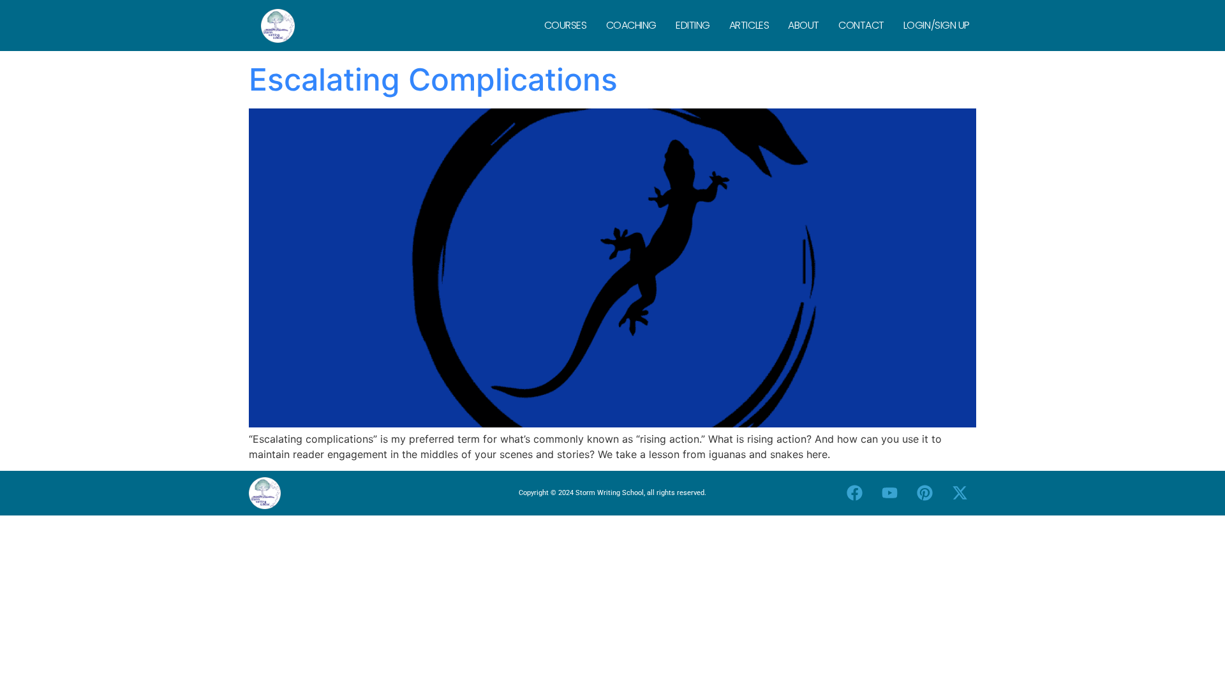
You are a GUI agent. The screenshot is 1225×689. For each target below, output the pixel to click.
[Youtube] (890, 493)
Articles (749, 25)
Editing (693, 25)
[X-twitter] (960, 493)
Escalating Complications (433, 79)
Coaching (631, 25)
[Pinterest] (925, 493)
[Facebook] (855, 493)
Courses (565, 25)
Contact (861, 25)
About (803, 25)
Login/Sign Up (936, 25)
